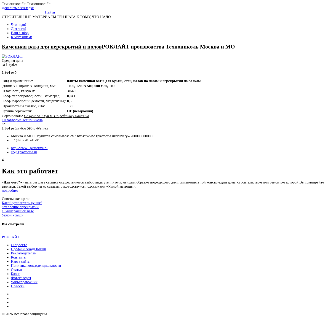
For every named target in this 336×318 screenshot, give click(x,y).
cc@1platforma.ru (24, 152)
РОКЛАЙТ (10, 237)
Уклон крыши (13, 215)
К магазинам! (21, 37)
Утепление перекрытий (20, 207)
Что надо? (19, 25)
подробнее (10, 190)
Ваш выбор (20, 33)
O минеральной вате (18, 211)
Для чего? (18, 29)
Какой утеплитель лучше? (22, 203)
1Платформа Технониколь (22, 120)
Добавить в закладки (18, 8)
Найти (50, 12)
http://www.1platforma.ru (29, 148)
